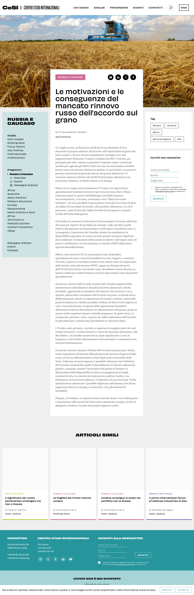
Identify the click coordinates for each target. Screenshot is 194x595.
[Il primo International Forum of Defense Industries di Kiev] (169, 484)
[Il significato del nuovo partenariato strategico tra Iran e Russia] (25, 484)
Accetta (183, 590)
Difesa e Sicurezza (19, 201)
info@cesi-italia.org (18, 558)
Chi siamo (81, 7)
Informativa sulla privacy (139, 589)
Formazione (44, 547)
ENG (184, 7)
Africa (11, 190)
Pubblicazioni (16, 157)
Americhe (13, 193)
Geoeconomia (16, 208)
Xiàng (11, 230)
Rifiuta (167, 590)
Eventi (138, 7)
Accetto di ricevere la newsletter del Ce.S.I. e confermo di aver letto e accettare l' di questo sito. (170, 189)
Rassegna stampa (26, 185)
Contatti (156, 7)
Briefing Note (16, 142)
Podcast (12, 250)
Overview (20, 177)
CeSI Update (15, 139)
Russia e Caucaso (21, 174)
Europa (12, 204)
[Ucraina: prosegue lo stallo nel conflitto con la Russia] (121, 484)
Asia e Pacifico (16, 197)
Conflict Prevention (20, 226)
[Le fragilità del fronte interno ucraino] (73, 484)
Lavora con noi (46, 551)
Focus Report (16, 146)
